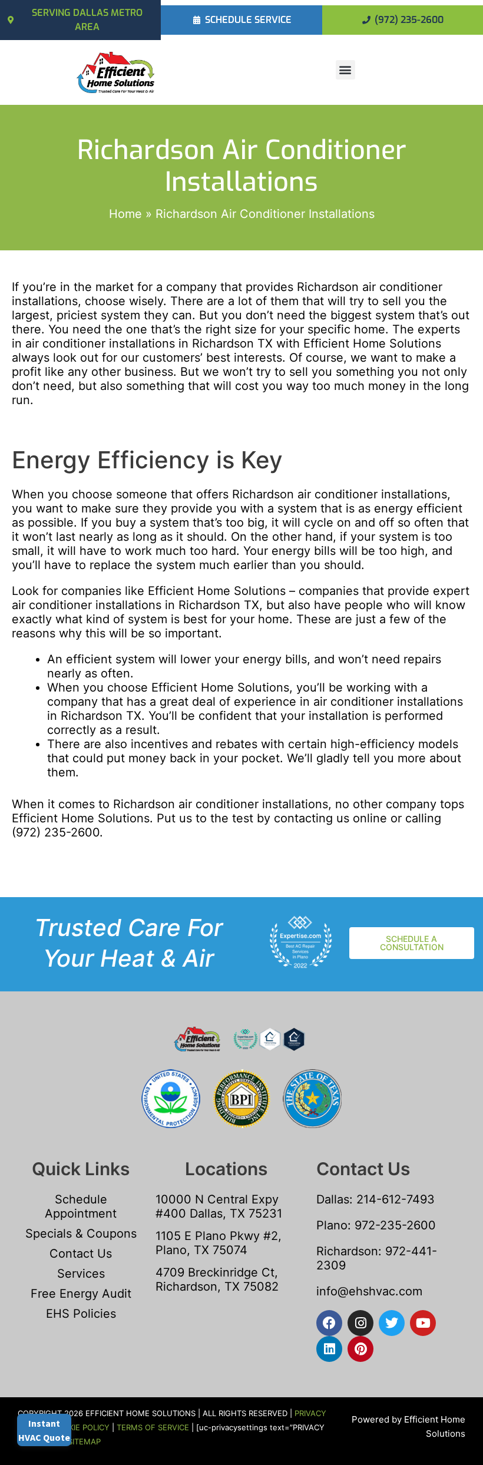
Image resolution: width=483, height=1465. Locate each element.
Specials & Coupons (81, 1233)
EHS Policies (81, 1314)
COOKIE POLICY (81, 1427)
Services (81, 1273)
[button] (345, 70)
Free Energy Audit (81, 1294)
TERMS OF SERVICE (153, 1427)
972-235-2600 (395, 1225)
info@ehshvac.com (369, 1291)
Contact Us (80, 1253)
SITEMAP (84, 1441)
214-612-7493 (395, 1199)
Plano (332, 1225)
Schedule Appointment (81, 1206)
